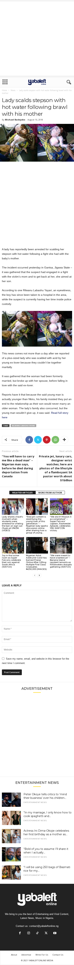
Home (4, 90)
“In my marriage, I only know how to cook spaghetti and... (48, 814)
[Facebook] (29, 440)
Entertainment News (35, 802)
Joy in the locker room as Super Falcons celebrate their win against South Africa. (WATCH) (11, 561)
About (14, 954)
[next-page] (39, 575)
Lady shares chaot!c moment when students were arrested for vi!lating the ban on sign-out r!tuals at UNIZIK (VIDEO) (12, 523)
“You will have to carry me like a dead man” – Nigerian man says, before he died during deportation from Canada (18, 466)
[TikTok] (37, 933)
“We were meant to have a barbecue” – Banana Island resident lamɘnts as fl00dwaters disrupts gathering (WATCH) (61, 561)
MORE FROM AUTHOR (50, 492)
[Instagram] (28, 933)
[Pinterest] (46, 440)
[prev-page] (35, 575)
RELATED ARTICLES (22, 492)
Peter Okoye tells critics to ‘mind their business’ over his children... (45, 796)
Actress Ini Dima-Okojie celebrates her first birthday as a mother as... (46, 832)
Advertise (26, 954)
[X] (38, 440)
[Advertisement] (37, 39)
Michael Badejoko (15, 119)
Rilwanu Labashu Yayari (23, 425)
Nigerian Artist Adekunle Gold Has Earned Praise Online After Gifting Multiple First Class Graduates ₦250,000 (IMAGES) (36, 562)
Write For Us (41, 954)
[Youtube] (54, 933)
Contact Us (57, 954)
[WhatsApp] (55, 440)
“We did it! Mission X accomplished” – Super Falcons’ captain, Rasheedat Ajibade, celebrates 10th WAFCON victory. (60, 523)
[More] (64, 440)
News (13, 90)
